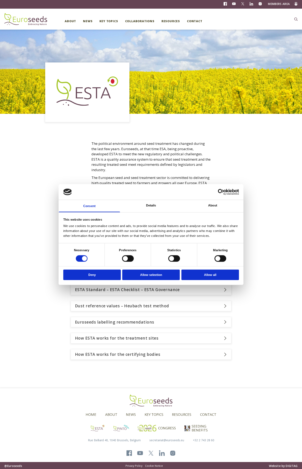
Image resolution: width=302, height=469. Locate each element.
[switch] (128, 258)
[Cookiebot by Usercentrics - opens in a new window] (221, 192)
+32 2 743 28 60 (203, 440)
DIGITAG (291, 466)
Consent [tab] (89, 206)
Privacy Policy (134, 466)
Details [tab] (151, 205)
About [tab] (212, 205)
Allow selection (151, 275)
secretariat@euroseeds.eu (166, 440)
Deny (92, 275)
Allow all (210, 275)
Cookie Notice (154, 466)
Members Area (279, 4)
